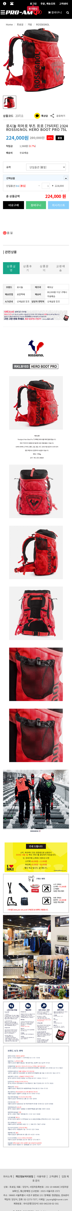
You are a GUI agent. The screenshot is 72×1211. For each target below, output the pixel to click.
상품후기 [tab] (27, 268)
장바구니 (36, 205)
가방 (30, 24)
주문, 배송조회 (48, 3)
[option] (36, 60)
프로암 (20, 24)
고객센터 (63, 3)
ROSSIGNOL (42, 24)
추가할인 (33, 9)
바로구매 (13, 205)
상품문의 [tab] (44, 268)
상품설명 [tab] (11, 268)
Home (9, 24)
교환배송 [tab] (60, 268)
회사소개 (7, 1176)
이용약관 (41, 1176)
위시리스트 (58, 205)
